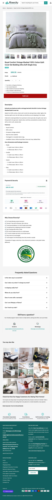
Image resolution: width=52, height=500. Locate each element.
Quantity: (7, 80)
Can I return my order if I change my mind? (17, 282)
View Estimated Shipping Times (36, 450)
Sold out (25, 96)
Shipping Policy (7, 465)
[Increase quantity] (19, 80)
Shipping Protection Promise (10, 467)
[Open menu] (3, 2)
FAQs (4, 460)
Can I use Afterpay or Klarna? (13, 302)
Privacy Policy (6, 480)
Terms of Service (7, 478)
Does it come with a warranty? (13, 297)
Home (4, 8)
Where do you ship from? (12, 292)
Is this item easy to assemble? (13, 278)
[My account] (50, 3)
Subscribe (33, 472)
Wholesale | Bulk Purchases (10, 476)
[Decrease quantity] (12, 80)
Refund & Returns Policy (9, 469)
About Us (5, 462)
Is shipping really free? (11, 287)
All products (9, 8)
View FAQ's (5, 440)
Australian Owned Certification (11, 471)
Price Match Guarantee (9, 473)
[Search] (45, 2)
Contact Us (6, 482)
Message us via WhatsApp (38, 329)
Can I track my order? (11, 307)
